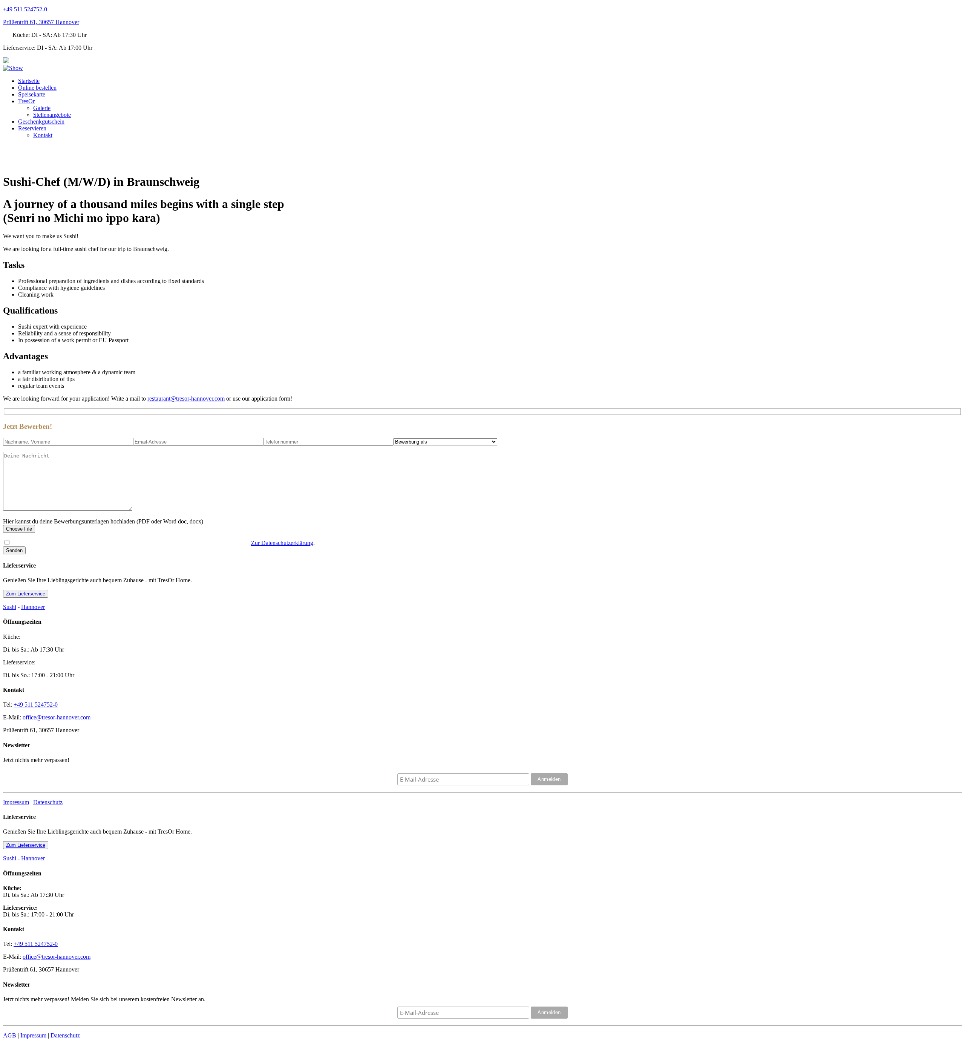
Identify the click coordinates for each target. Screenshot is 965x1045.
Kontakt (42, 135)
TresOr (26, 101)
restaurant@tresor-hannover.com (186, 398)
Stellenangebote (52, 115)
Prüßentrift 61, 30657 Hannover (41, 22)
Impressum (16, 802)
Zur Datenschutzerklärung (282, 543)
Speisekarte (31, 94)
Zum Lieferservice (25, 594)
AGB (9, 1035)
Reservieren (32, 128)
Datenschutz (48, 802)
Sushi (9, 607)
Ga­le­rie (42, 108)
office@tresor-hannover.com (56, 717)
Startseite (29, 81)
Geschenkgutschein (41, 121)
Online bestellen (37, 87)
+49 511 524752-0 (25, 9)
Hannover (33, 607)
